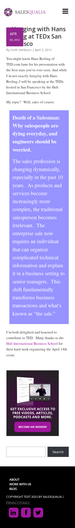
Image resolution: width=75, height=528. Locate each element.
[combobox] (25, 452)
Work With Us (20, 484)
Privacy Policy (18, 502)
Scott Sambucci (21, 50)
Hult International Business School (32, 343)
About (14, 479)
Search (58, 451)
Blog (13, 488)
